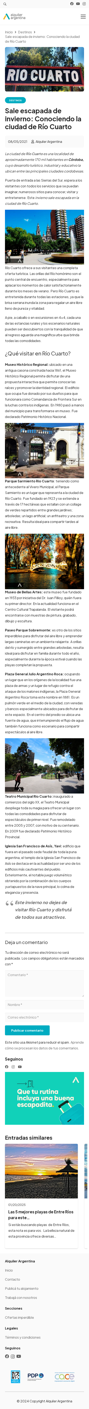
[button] (5, 4)
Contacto (12, 1279)
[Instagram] (84, 4)
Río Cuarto (34, 154)
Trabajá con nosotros (21, 1297)
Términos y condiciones (23, 1337)
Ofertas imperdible (19, 1317)
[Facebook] (71, 3)
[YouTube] (78, 3)
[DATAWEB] (15, 1376)
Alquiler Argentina (49, 141)
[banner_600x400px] (44, 1098)
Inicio (9, 1270)
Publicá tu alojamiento (21, 1288)
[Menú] (83, 16)
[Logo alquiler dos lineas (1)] (14, 16)
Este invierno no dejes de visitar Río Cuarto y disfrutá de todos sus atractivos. (43, 910)
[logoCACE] (64, 1377)
